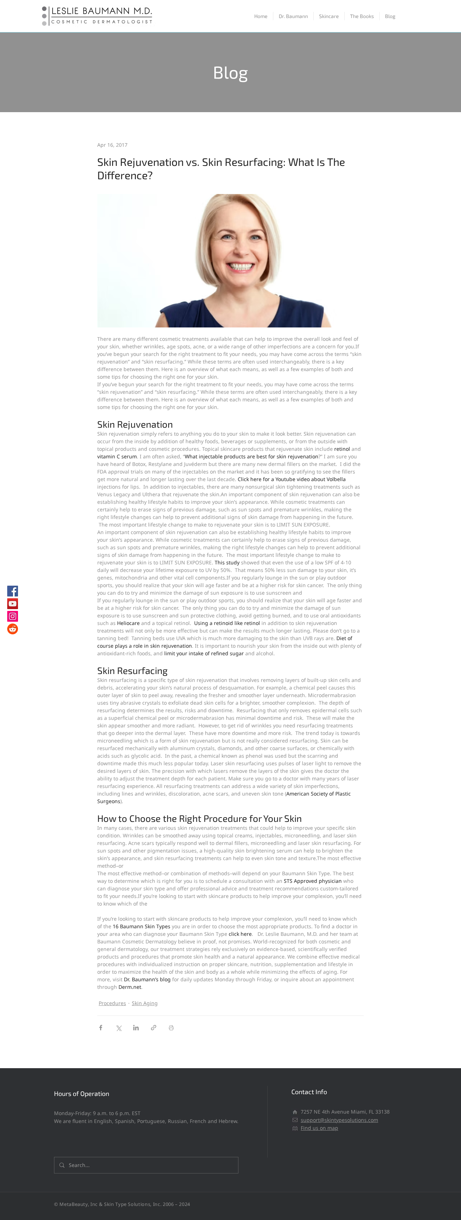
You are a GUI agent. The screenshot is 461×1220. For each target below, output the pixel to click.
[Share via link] (153, 1027)
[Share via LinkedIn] (136, 1027)
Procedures (112, 1003)
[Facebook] (12, 591)
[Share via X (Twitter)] (118, 1027)
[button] (329, 16)
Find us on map (319, 1127)
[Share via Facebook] (100, 1027)
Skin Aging (145, 1003)
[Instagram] (12, 616)
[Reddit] (12, 629)
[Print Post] (171, 1027)
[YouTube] (12, 603)
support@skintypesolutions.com (339, 1120)
